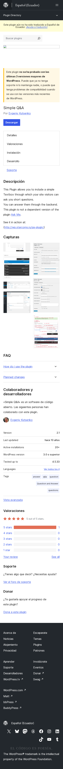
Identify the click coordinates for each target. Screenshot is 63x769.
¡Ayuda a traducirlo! (37, 27)
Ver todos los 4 (52, 469)
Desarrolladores (13, 673)
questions (53, 490)
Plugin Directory (12, 15)
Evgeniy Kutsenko (20, 113)
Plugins (37, 644)
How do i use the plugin (17, 366)
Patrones (39, 650)
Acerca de (9, 632)
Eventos (38, 667)
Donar (38, 673)
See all (56, 556)
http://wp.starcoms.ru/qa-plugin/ (24, 227)
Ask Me (15, 214)
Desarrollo (13, 161)
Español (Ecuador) (22, 723)
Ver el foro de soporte (17, 582)
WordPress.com (14, 690)
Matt (8, 696)
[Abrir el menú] (57, 5)
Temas (37, 638)
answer (36, 476)
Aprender (8, 661)
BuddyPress (12, 708)
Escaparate (40, 632)
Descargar (12, 122)
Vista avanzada (13, 500)
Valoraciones (15, 144)
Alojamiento (10, 644)
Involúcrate (40, 661)
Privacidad (9, 650)
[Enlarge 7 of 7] (55, 319)
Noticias (8, 638)
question (54, 476)
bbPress (10, 702)
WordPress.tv (13, 679)
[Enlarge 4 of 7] (25, 296)
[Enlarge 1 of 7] (25, 247)
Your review (10, 556)
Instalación (13, 152)
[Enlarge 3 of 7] (25, 286)
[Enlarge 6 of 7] (55, 282)
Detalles (12, 135)
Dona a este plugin (14, 612)
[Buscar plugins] (39, 38)
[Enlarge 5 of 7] (55, 247)
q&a (45, 476)
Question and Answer (47, 483)
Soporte (12, 170)
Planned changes (14, 377)
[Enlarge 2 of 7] (25, 258)
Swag (38, 679)
